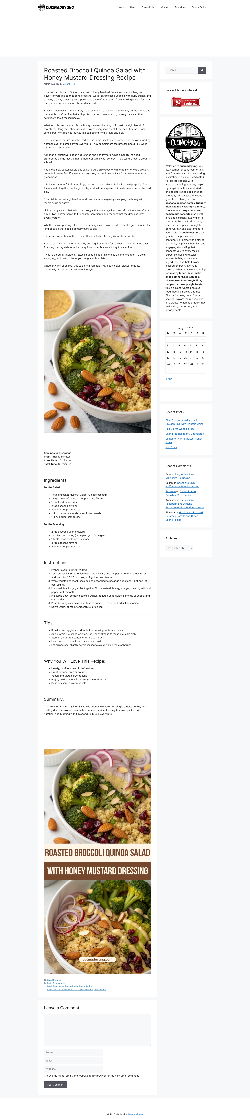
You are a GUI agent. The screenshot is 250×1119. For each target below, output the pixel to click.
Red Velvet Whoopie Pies (180, 428)
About (133, 7)
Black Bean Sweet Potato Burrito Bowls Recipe (69, 986)
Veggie (61, 983)
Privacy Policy (199, 7)
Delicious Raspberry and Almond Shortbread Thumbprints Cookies (185, 504)
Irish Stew (171, 447)
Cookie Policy (148, 7)
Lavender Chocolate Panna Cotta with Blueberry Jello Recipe (76, 989)
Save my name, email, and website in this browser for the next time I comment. (93, 1075)
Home (121, 7)
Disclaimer (180, 7)
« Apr (169, 378)
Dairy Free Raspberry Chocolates (185, 433)
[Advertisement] (125, 36)
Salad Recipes (54, 980)
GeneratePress (135, 1114)
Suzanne (171, 491)
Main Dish (52, 983)
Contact (165, 7)
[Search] (202, 70)
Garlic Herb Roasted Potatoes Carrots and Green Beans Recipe (184, 516)
